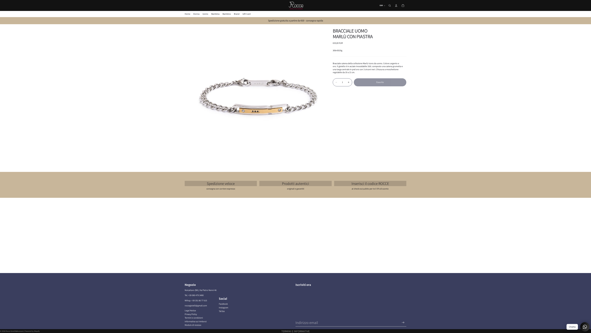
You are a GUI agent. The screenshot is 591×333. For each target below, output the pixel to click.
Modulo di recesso (193, 325)
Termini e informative (295, 331)
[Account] (396, 5)
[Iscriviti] (403, 322)
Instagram (223, 307)
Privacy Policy (191, 314)
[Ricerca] (389, 5)
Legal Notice (190, 310)
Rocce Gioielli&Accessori (15, 331)
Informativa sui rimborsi (196, 321)
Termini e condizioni (194, 317)
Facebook (223, 303)
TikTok (222, 311)
